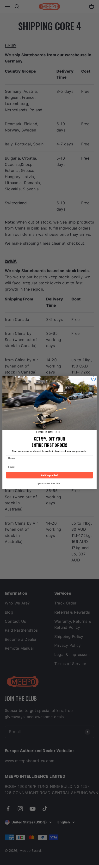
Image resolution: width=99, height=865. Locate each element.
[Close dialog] (93, 379)
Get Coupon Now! (49, 475)
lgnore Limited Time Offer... (49, 483)
